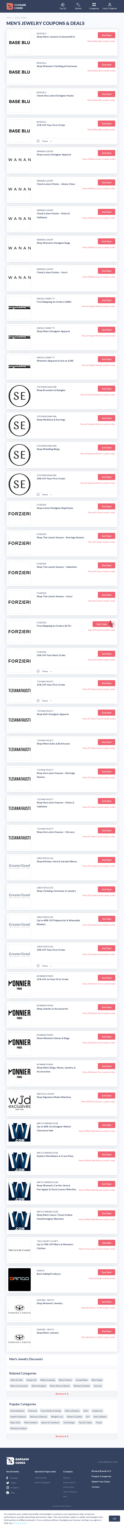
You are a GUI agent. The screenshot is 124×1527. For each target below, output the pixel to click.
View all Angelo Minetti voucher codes (98, 306)
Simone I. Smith (45, 1300)
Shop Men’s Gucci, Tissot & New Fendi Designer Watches (54, 1216)
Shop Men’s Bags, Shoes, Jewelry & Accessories (56, 1069)
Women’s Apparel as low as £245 (55, 360)
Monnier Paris (45, 976)
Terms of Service (70, 1492)
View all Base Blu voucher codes (101, 41)
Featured (32, 1410)
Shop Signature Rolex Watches (54, 1097)
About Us (67, 1478)
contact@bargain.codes (108, 1462)
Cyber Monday (41, 1478)
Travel (99, 1422)
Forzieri (41, 504)
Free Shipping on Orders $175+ (54, 625)
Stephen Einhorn (46, 387)
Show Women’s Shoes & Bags (53, 1038)
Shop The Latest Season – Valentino (57, 566)
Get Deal (106, 35)
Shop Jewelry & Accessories (52, 1008)
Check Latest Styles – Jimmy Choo (56, 183)
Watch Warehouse (47, 1123)
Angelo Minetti (46, 298)
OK (114, 1518)
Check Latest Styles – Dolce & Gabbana (53, 215)
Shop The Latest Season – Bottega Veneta (60, 537)
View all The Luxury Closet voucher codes (97, 1249)
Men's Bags (97, 1380)
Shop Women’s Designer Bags (53, 242)
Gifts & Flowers (72, 1410)
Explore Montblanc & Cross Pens (55, 1155)
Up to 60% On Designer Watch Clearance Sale (54, 1128)
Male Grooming (48, 1380)
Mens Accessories (19, 1386)
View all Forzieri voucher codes (101, 512)
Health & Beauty (18, 1416)
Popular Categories (101, 1476)
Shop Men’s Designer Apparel (53, 331)
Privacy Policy (68, 1487)
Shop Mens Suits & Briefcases (53, 743)
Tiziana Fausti (45, 681)
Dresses (98, 1386)
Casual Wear (82, 1380)
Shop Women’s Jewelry (50, 1303)
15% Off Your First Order (51, 125)
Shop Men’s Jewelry (48, 1332)
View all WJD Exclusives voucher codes (98, 1101)
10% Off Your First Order (51, 478)
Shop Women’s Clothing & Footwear (57, 66)
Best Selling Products (49, 1273)
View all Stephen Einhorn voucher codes (97, 394)
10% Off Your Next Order (51, 655)
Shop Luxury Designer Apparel (54, 154)
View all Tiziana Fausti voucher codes (99, 689)
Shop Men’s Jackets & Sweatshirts (56, 36)
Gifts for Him (16, 1380)
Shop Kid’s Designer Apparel (53, 714)
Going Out (31, 1380)
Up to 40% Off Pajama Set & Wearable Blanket (58, 922)
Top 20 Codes (85, 1422)
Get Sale (106, 918)
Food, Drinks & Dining (51, 1410)
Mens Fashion (65, 1380)
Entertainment (17, 1410)
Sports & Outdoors (50, 1422)
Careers (96, 1487)
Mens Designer (39, 1386)
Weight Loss (57, 1416)
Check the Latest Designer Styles (55, 95)
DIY (88, 1416)
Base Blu (41, 33)
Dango (41, 1270)
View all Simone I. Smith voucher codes (98, 1308)
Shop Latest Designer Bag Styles (55, 507)
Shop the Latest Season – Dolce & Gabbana (55, 804)
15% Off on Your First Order (53, 979)
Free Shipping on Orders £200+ (54, 301)
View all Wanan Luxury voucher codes (98, 159)
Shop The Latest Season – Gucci (54, 596)
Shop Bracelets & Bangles (51, 390)
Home (8, 18)
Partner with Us (69, 1482)
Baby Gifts (15, 1422)
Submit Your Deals (101, 1481)
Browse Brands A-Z (101, 1471)
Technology (69, 1422)
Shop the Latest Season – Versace (56, 831)
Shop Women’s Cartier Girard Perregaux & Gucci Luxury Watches (56, 1187)
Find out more (19, 1523)
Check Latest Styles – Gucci (52, 272)
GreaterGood (45, 858)
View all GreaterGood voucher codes (99, 866)
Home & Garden (74, 1416)
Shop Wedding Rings (48, 449)
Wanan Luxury (45, 151)
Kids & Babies (100, 1416)
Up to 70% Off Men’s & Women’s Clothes (55, 1246)
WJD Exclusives (45, 1094)
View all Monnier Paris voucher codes (98, 984)
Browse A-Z (62, 1393)
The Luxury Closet (47, 1241)
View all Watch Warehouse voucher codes (97, 1131)
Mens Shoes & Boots (60, 1386)
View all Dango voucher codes (102, 1278)
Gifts (85, 1410)
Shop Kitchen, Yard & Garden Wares (57, 861)
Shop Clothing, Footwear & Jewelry (56, 890)
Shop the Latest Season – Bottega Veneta (56, 775)
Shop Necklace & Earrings (51, 419)
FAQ (65, 1496)
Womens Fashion (82, 1386)
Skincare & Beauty (38, 1416)
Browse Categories (42, 1482)
